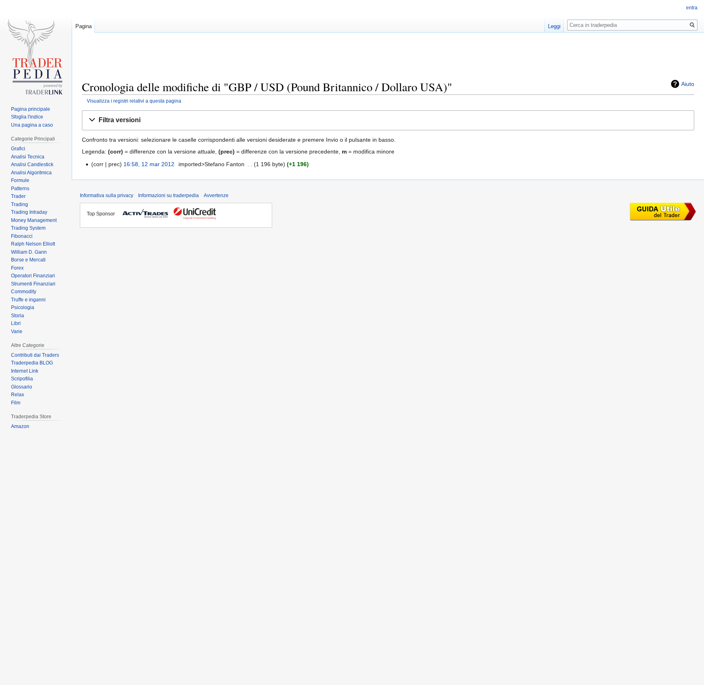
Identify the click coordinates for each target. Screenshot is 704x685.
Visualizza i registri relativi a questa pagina (134, 100)
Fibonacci (22, 236)
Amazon (20, 426)
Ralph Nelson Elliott (33, 244)
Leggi (554, 26)
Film (15, 403)
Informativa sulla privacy (106, 195)
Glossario (21, 387)
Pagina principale (30, 109)
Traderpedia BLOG (32, 363)
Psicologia (22, 307)
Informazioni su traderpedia (168, 195)
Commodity (23, 291)
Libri (16, 323)
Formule (20, 180)
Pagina (83, 26)
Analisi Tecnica (27, 157)
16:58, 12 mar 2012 (148, 164)
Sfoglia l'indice (27, 117)
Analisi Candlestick (32, 164)
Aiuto (687, 84)
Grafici (18, 148)
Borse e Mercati (28, 260)
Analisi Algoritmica (31, 173)
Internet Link (24, 371)
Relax (17, 394)
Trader (18, 196)
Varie (16, 331)
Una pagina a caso (32, 125)
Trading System (28, 228)
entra (691, 8)
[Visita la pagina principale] (35, 59)
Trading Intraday (29, 212)
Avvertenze (216, 195)
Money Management (34, 220)
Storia (17, 315)
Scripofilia (22, 379)
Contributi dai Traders (35, 355)
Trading (19, 204)
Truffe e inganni (28, 300)
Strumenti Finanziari (33, 284)
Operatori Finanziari (33, 276)
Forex (17, 268)
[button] (388, 120)
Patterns (20, 188)
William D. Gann (29, 252)
